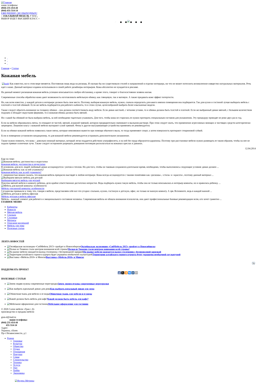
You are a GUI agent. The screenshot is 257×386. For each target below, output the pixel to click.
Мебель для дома (15, 225)
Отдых (16, 349)
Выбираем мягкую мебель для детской (20, 180)
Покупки (17, 354)
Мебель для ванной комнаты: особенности (22, 188)
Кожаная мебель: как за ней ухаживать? (21, 172)
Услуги (16, 365)
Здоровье (17, 341)
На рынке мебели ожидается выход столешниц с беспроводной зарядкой (122, 252)
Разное (10, 338)
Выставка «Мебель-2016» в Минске (65, 257)
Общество (18, 346)
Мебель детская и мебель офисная (18, 196)
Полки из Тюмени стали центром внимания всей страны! (99, 249)
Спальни (11, 215)
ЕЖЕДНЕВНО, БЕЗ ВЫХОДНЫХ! (19, 13)
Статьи (15, 68)
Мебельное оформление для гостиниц (68, 304)
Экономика (19, 373)
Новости (11, 209)
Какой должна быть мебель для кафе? (67, 299)
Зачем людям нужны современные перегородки (83, 283)
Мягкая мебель (14, 212)
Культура (17, 343)
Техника (17, 362)
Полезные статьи (15, 228)
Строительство (20, 359)
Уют (15, 367)
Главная (5, 68)
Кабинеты (12, 207)
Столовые (12, 217)
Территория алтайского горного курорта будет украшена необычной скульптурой (136, 254)
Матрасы (11, 220)
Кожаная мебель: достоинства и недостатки (23, 164)
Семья (16, 357)
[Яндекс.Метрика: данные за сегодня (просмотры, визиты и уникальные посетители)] (24, 380)
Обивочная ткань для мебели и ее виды (71, 294)
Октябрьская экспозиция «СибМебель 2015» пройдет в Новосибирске (118, 246)
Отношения (19, 351)
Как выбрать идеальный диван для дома (72, 289)
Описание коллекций (18, 223)
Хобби (16, 370)
